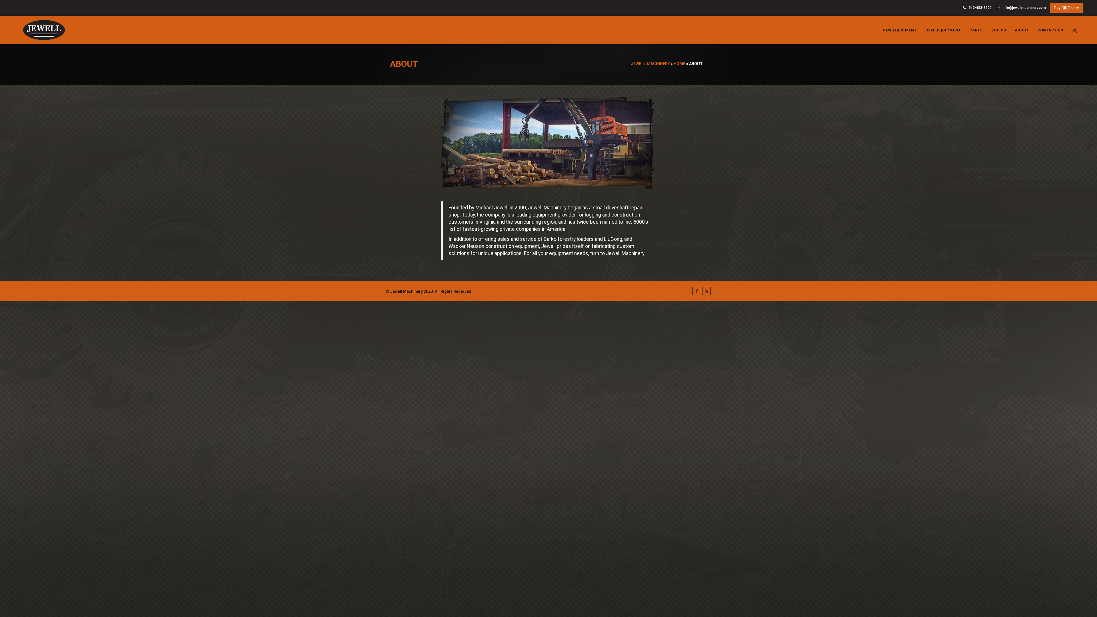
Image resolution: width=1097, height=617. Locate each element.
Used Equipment (943, 30)
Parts (976, 30)
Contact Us (1050, 30)
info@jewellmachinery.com (1024, 8)
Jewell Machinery (650, 63)
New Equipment (900, 30)
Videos (998, 30)
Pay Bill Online (1066, 8)
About (1022, 30)
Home (679, 63)
